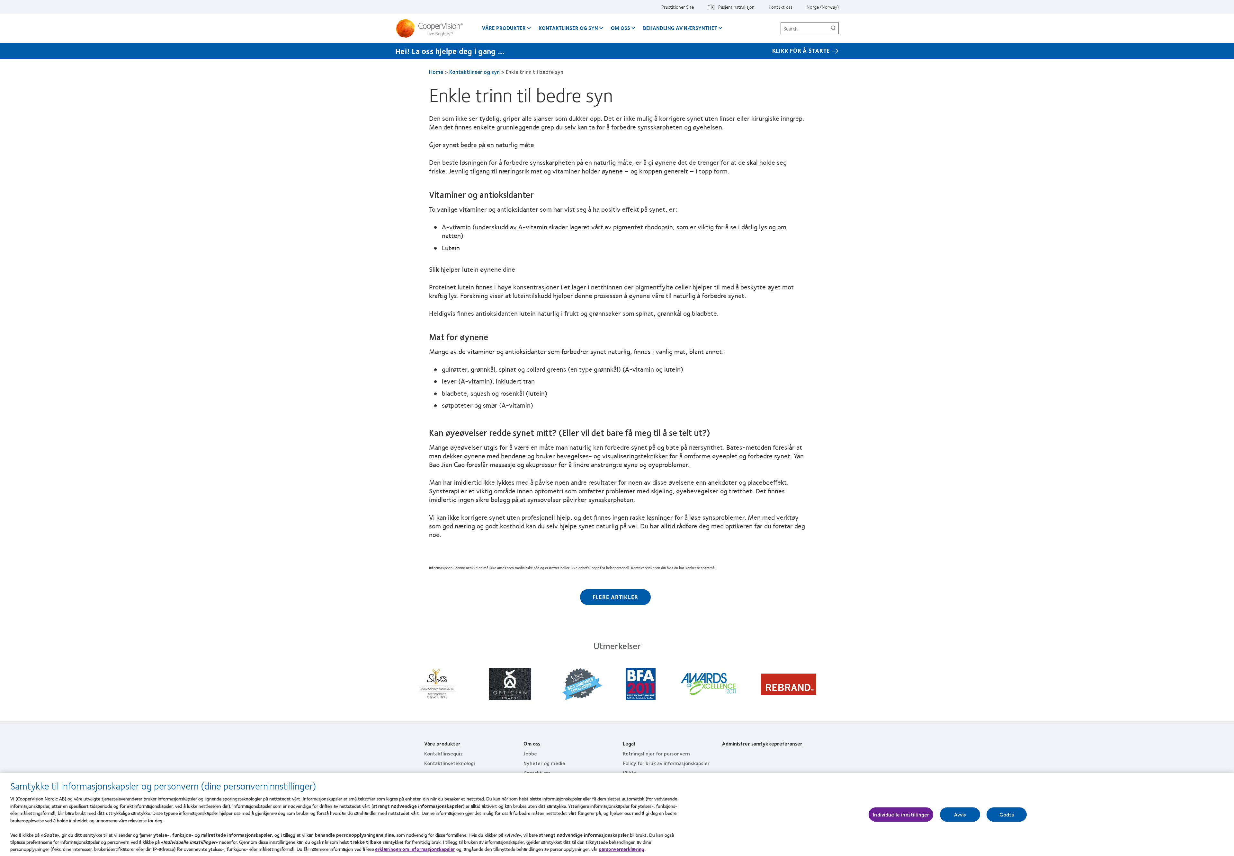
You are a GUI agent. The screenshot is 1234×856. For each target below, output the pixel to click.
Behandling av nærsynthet (680, 28)
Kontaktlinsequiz (443, 753)
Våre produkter (504, 28)
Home (436, 71)
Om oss (620, 28)
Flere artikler (616, 596)
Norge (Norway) (823, 7)
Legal (629, 743)
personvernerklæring (621, 849)
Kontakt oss (780, 7)
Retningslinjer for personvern (656, 753)
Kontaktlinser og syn (568, 28)
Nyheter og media (544, 763)
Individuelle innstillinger (901, 814)
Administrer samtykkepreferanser (762, 743)
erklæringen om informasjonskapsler (415, 849)
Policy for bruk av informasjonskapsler (666, 763)
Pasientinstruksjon (736, 7)
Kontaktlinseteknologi (449, 763)
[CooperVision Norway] (431, 28)
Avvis (960, 814)
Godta (1006, 814)
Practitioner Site (677, 7)
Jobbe (530, 753)
